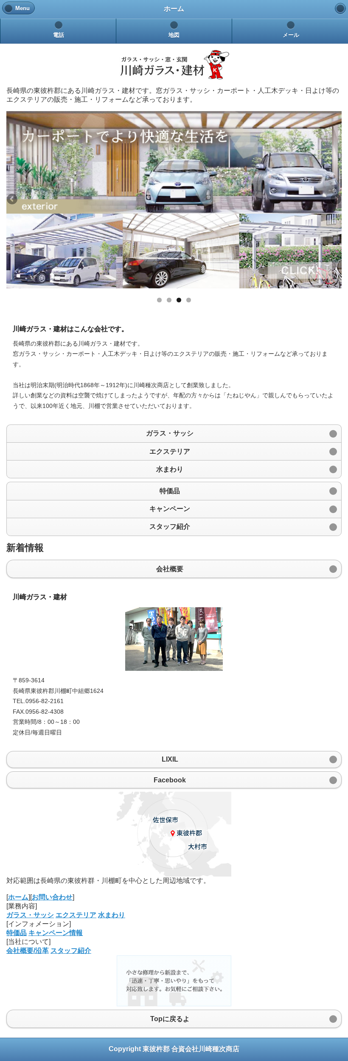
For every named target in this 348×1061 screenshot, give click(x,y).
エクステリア (76, 915)
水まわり (111, 915)
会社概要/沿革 (27, 950)
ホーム (18, 897)
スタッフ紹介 (71, 950)
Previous (12, 199)
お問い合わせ (52, 897)
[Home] (340, 8)
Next (335, 199)
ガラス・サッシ (30, 915)
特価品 (16, 932)
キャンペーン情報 (55, 932)
